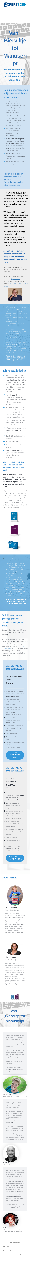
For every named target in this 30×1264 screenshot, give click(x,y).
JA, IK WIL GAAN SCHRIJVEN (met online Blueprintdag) (15, 858)
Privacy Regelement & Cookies (11, 1250)
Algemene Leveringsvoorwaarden (12, 1254)
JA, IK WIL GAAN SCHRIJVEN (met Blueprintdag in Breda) (15, 755)
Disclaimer (6, 1246)
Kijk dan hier (15, 279)
